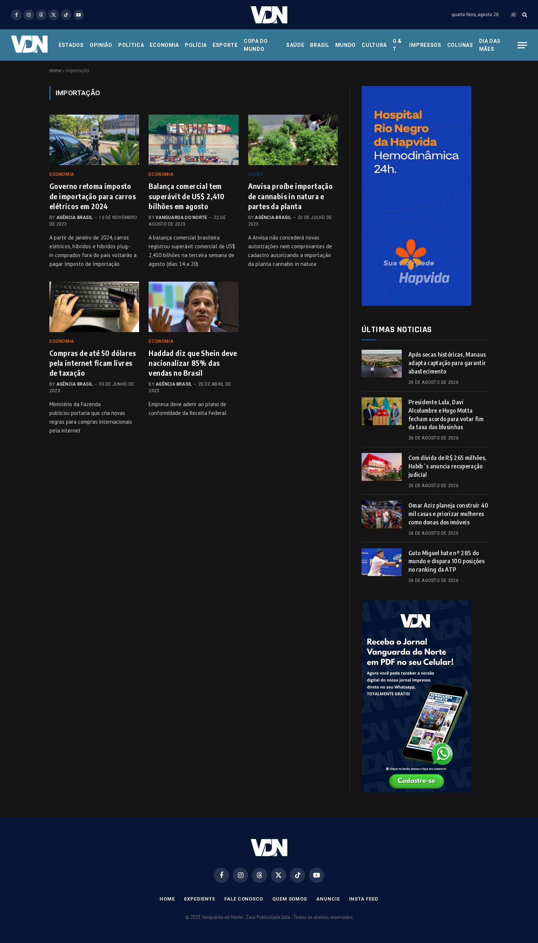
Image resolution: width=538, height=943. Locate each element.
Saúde (295, 45)
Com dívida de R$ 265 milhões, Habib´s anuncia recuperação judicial (447, 466)
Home (55, 70)
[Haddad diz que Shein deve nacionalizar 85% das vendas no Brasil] (193, 307)
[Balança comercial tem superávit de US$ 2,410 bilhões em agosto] (193, 140)
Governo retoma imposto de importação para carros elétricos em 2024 (92, 195)
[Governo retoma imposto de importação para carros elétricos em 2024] (94, 140)
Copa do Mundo (256, 45)
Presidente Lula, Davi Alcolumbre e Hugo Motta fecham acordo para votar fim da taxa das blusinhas (445, 414)
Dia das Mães (490, 45)
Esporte (225, 45)
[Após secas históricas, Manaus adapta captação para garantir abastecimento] (382, 364)
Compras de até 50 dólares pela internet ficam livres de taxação (92, 362)
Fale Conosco (243, 899)
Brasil (319, 45)
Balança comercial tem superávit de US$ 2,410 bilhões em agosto (186, 195)
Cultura (374, 45)
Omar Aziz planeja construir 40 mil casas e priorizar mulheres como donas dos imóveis (448, 514)
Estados (71, 45)
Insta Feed (363, 899)
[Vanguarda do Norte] (269, 15)
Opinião (101, 45)
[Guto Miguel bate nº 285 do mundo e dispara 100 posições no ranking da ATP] (382, 562)
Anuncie (328, 899)
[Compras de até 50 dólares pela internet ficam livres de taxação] (94, 307)
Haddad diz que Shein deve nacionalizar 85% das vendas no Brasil (193, 362)
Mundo (345, 45)
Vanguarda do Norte (181, 217)
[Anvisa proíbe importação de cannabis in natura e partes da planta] (293, 140)
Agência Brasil (74, 217)
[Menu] (522, 45)
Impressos (425, 45)
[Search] (524, 15)
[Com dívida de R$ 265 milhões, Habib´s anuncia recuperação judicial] (382, 467)
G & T (397, 45)
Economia (164, 45)
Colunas (460, 45)
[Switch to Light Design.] (513, 14)
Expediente (199, 899)
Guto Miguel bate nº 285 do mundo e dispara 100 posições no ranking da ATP (446, 561)
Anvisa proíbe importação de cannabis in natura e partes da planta (290, 195)
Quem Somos (289, 899)
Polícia (196, 45)
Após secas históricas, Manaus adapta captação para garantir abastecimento (447, 363)
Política (131, 45)
